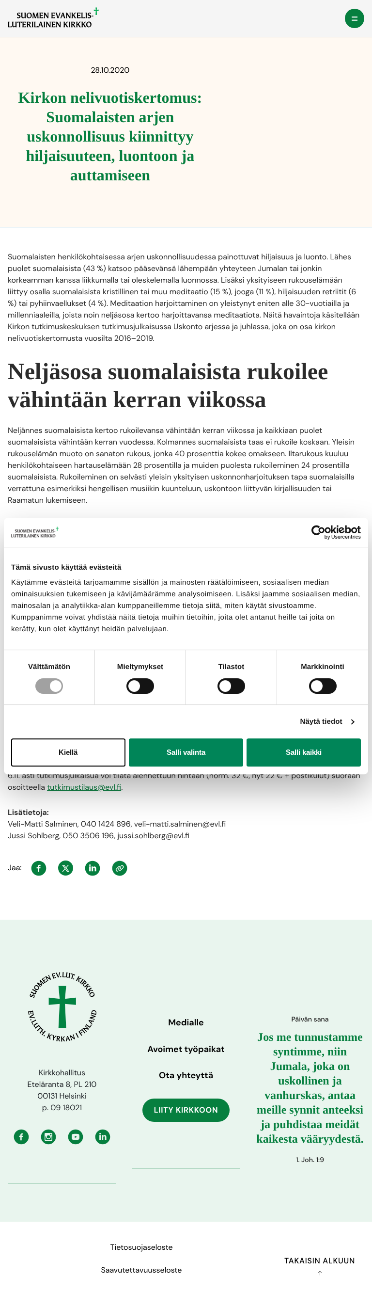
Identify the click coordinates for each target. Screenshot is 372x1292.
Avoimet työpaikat (185, 1049)
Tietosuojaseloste (141, 1247)
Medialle (186, 1022)
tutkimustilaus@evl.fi (84, 787)
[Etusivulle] (53, 17)
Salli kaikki (304, 752)
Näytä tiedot (321, 722)
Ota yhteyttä (186, 1075)
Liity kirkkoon (186, 1110)
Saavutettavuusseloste (141, 1270)
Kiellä (68, 752)
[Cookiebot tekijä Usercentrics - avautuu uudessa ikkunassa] (318, 532)
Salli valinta (186, 752)
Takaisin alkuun (319, 1261)
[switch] (140, 686)
